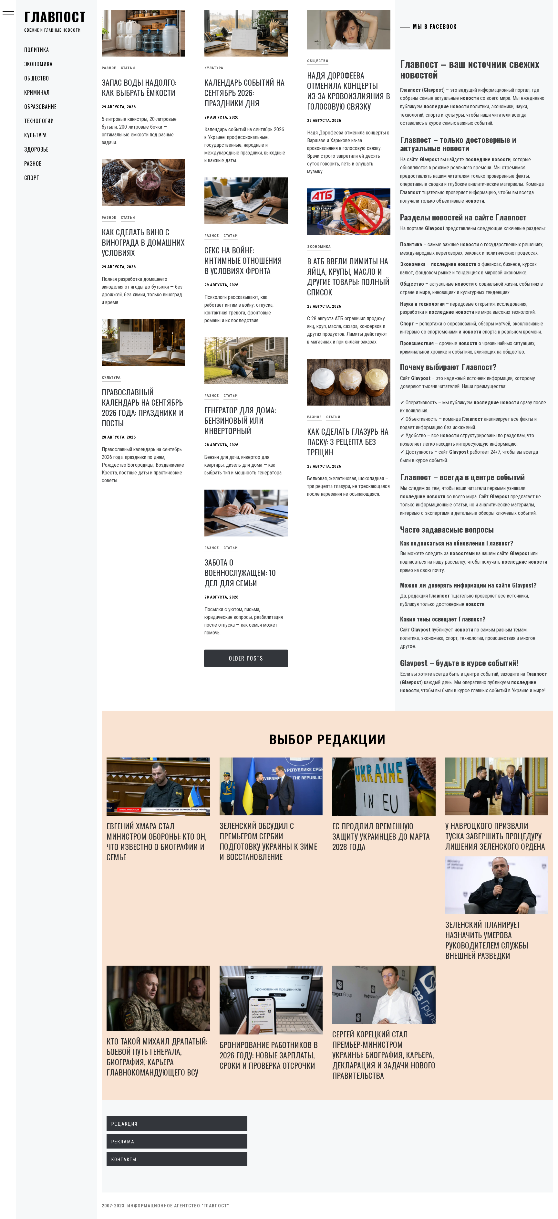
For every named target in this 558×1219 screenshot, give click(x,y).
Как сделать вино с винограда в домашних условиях (143, 242)
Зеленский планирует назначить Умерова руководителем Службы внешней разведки (486, 939)
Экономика (38, 64)
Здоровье (36, 149)
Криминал (37, 92)
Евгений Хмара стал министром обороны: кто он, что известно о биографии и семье (156, 841)
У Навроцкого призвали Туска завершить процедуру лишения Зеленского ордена (495, 836)
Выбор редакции (327, 739)
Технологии (39, 121)
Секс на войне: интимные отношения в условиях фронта (243, 260)
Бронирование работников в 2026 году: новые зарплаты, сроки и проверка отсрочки (269, 1055)
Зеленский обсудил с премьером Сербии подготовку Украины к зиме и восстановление (268, 841)
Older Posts (246, 658)
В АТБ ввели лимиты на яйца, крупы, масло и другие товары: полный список (348, 276)
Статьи (128, 68)
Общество (36, 78)
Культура (35, 135)
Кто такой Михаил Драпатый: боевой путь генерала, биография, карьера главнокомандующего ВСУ (157, 1056)
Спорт (31, 178)
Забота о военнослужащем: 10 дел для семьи (240, 572)
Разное (32, 163)
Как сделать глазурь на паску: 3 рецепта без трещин (347, 441)
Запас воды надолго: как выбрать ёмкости (139, 87)
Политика (36, 50)
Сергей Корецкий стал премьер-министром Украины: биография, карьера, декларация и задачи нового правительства (383, 1054)
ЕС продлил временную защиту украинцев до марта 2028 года (381, 836)
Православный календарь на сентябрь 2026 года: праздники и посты (142, 407)
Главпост (55, 16)
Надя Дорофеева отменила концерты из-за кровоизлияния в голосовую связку (348, 90)
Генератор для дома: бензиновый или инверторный (240, 420)
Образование (40, 107)
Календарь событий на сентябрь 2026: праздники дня (244, 92)
